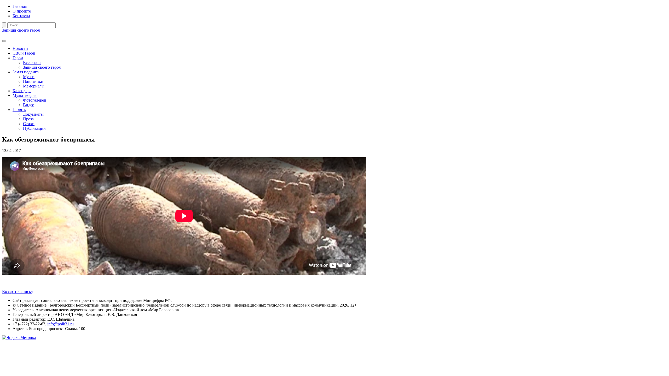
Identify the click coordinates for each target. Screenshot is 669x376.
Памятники (33, 81)
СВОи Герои (24, 53)
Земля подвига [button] (26, 72)
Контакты (21, 16)
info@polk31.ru (60, 324)
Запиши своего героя (21, 30)
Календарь (22, 91)
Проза (28, 119)
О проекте (22, 11)
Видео (28, 105)
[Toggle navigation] (4, 41)
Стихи (28, 123)
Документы (33, 114)
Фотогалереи (34, 100)
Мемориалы (33, 86)
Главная (20, 6)
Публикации (34, 128)
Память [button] (19, 109)
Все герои (32, 62)
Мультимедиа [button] (25, 95)
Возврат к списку (17, 291)
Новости (20, 48)
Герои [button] (18, 58)
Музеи (28, 76)
